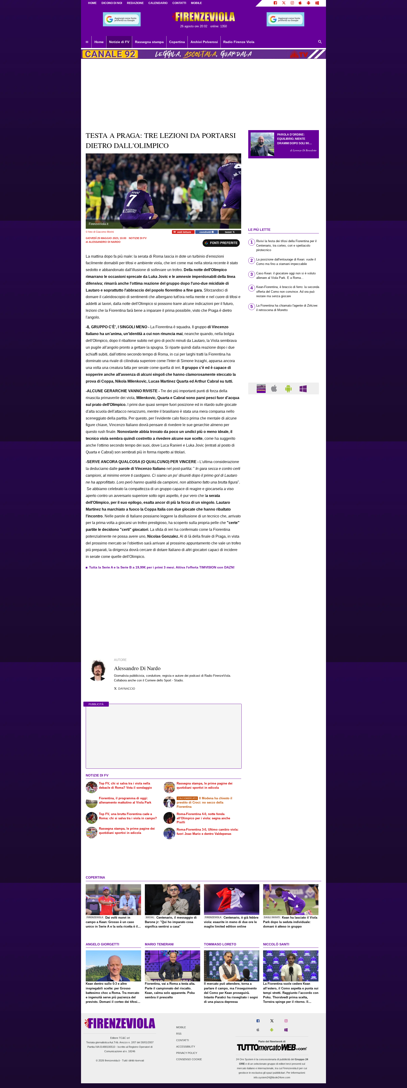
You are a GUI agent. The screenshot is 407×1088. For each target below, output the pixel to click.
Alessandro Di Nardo (105, 241)
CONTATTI (179, 3)
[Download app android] (308, 3)
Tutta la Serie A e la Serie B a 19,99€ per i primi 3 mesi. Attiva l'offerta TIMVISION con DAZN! (162, 567)
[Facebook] (275, 3)
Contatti (182, 1040)
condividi (205, 232)
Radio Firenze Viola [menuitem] (238, 42)
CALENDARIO (157, 3)
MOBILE (196, 3)
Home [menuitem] (99, 42)
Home (92, 3)
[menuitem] (86, 42)
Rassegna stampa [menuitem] (149, 42)
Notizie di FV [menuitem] (119, 42)
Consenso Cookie (189, 1059)
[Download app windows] (317, 3)
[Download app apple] (300, 3)
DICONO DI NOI (112, 3)
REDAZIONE (135, 3)
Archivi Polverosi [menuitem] (204, 42)
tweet (228, 232)
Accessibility (185, 1046)
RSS (178, 1033)
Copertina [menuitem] (177, 42)
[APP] (262, 388)
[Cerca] (320, 42)
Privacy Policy (186, 1053)
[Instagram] (292, 3)
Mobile (181, 1027)
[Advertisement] (283, 580)
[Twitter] (284, 3)
